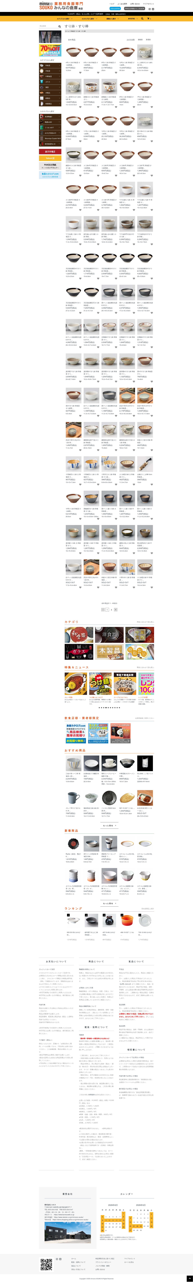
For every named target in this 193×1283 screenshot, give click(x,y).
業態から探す (111, 19)
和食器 (47, 65)
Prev (67, 689)
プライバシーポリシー (103, 1262)
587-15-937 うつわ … (127, 808)
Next (151, 689)
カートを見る (129, 1262)
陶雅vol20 (48, 122)
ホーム (67, 31)
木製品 (47, 93)
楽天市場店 (50, 151)
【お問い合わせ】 (125, 984)
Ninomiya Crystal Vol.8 (53, 138)
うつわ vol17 (49, 127)
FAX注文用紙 (50, 166)
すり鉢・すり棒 (81, 31)
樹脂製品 (48, 103)
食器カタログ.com (50, 175)
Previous (68, 922)
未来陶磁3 (48, 116)
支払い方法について (78, 1269)
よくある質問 (122, 4)
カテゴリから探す (63, 19)
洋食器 (47, 71)
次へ (115, 609)
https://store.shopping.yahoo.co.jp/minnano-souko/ (70, 1219)
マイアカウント (148, 4)
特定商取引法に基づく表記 (104, 1258)
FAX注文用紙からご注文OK (134, 8)
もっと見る (108, 825)
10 (119, 707)
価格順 (140, 39)
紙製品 (47, 98)
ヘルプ (112, 4)
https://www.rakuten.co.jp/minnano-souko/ (68, 1217)
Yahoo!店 (50, 158)
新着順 (148, 39)
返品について (76, 1266)
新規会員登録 (115, 8)
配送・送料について (78, 1262)
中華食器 (48, 76)
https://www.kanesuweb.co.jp (64, 1214)
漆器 (47, 87)
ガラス (47, 82)
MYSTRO (131, 19)
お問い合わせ (135, 4)
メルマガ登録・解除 (102, 1266)
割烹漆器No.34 (50, 144)
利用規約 (91, 1094)
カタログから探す (88, 19)
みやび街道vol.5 (50, 133)
